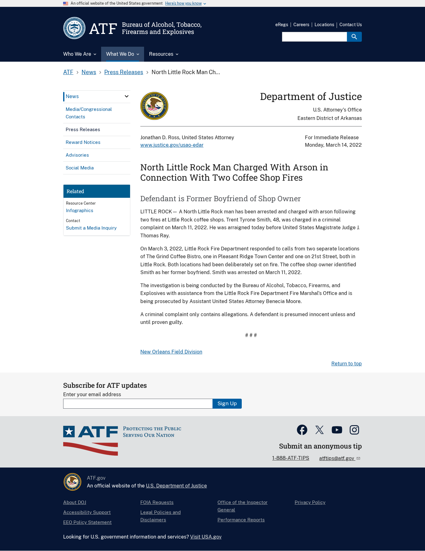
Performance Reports (241, 519)
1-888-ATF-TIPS (290, 458)
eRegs (281, 24)
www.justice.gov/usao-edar (171, 145)
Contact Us (350, 24)
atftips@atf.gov (337, 458)
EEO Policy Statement (87, 522)
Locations (324, 24)
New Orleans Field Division (171, 352)
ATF (68, 72)
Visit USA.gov (206, 537)
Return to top (346, 364)
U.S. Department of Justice (176, 486)
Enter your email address (92, 394)
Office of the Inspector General (242, 506)
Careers (301, 24)
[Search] (354, 37)
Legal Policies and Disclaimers (160, 516)
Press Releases (123, 72)
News (89, 72)
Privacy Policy (310, 502)
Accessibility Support (87, 512)
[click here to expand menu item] (126, 96)
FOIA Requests (157, 502)
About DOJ (74, 502)
